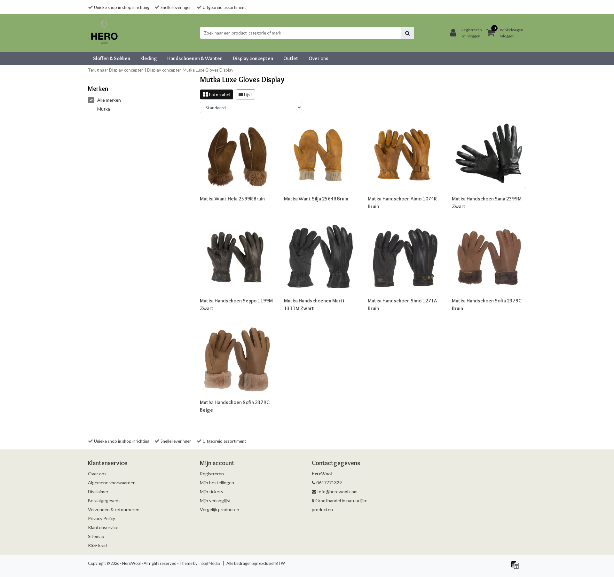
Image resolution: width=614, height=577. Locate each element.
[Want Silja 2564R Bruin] (321, 155)
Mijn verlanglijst (215, 500)
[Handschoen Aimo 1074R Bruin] (405, 155)
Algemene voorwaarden (112, 482)
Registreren (212, 473)
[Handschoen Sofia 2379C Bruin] (489, 257)
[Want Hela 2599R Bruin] (237, 155)
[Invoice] (516, 568)
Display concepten (164, 70)
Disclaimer (98, 491)
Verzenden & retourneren (113, 509)
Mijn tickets (211, 491)
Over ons (97, 473)
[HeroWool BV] (104, 33)
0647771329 (328, 482)
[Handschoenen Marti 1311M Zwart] (321, 257)
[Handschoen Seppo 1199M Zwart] (237, 257)
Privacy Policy (101, 518)
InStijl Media (209, 563)
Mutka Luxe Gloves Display (208, 70)
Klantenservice (103, 527)
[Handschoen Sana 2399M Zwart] (489, 155)
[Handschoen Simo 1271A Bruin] (405, 257)
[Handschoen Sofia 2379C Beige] (237, 359)
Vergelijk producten (219, 509)
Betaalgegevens (104, 500)
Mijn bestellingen (217, 482)
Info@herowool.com (337, 491)
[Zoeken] (407, 33)
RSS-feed (97, 545)
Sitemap (96, 536)
